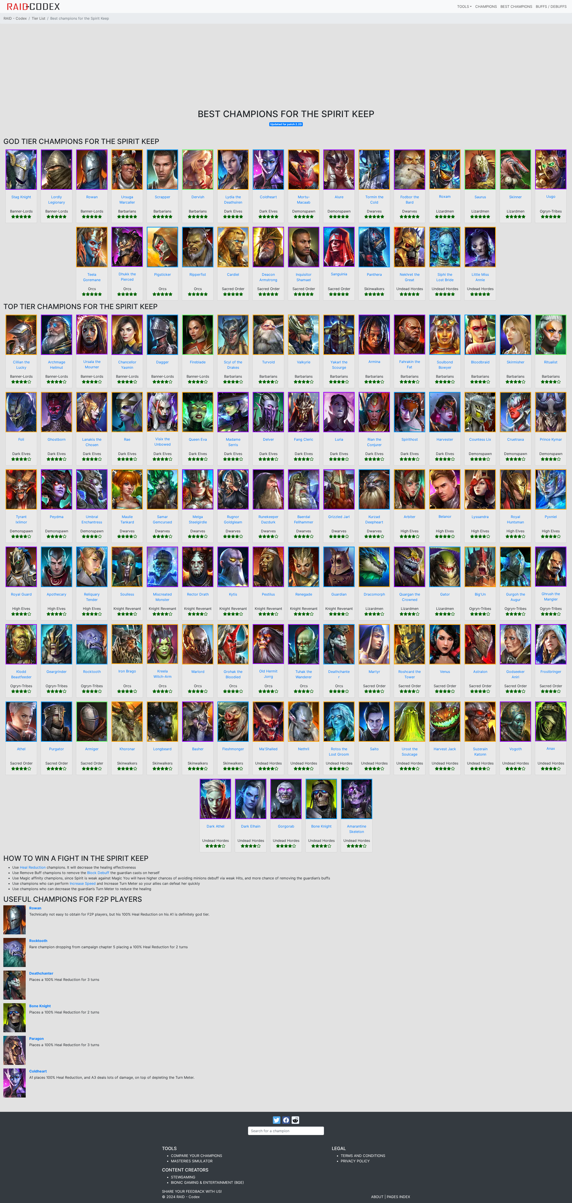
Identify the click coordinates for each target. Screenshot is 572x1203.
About (377, 1197)
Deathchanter (41, 973)
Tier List (38, 18)
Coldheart (38, 1071)
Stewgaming (183, 1177)
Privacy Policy (355, 1161)
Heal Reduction (33, 867)
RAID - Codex (15, 18)
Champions (486, 6)
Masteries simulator (191, 1161)
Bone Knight (40, 1006)
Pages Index (398, 1197)
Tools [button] (463, 6)
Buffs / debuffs (551, 6)
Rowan (35, 908)
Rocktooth (38, 940)
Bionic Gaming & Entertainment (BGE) (207, 1182)
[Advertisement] (286, 75)
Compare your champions (196, 1155)
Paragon (36, 1038)
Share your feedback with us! (192, 1191)
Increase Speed (83, 883)
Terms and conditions (363, 1155)
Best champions (516, 6)
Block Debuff (98, 872)
